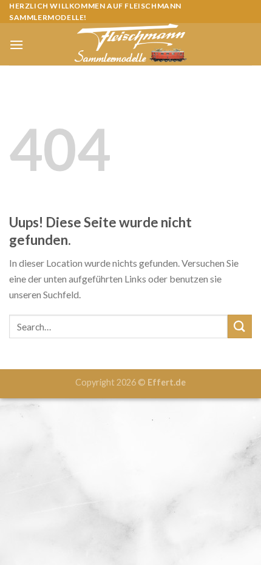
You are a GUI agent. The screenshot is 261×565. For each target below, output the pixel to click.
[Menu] (16, 44)
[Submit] (240, 326)
